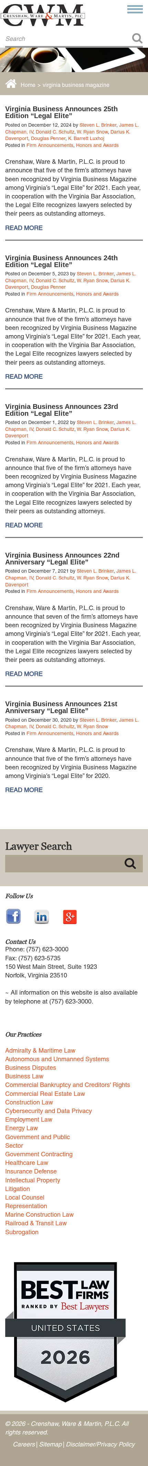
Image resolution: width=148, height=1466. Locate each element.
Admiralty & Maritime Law (40, 1050)
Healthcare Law (26, 1162)
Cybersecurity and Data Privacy (48, 1110)
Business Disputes (30, 1067)
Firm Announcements (50, 145)
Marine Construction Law (39, 1214)
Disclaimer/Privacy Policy (100, 1444)
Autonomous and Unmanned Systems (57, 1059)
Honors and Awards (97, 145)
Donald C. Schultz (55, 132)
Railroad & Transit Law (36, 1223)
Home (28, 85)
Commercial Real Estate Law (45, 1093)
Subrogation (22, 1232)
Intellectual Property (32, 1180)
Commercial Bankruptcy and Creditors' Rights (67, 1084)
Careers (24, 1444)
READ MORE (24, 228)
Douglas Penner (48, 138)
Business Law (24, 1076)
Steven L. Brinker (98, 125)
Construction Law (29, 1102)
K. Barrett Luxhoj (86, 138)
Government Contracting (39, 1154)
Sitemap (50, 1444)
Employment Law (28, 1119)
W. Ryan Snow (92, 132)
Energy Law (21, 1128)
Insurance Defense (31, 1171)
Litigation (17, 1188)
